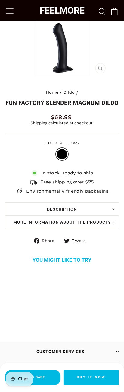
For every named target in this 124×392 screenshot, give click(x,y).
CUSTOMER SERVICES (60, 351)
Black (62, 154)
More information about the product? (61, 222)
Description (62, 209)
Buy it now (91, 377)
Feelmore (62, 10)
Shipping (39, 123)
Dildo (69, 92)
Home (52, 92)
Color (62, 143)
